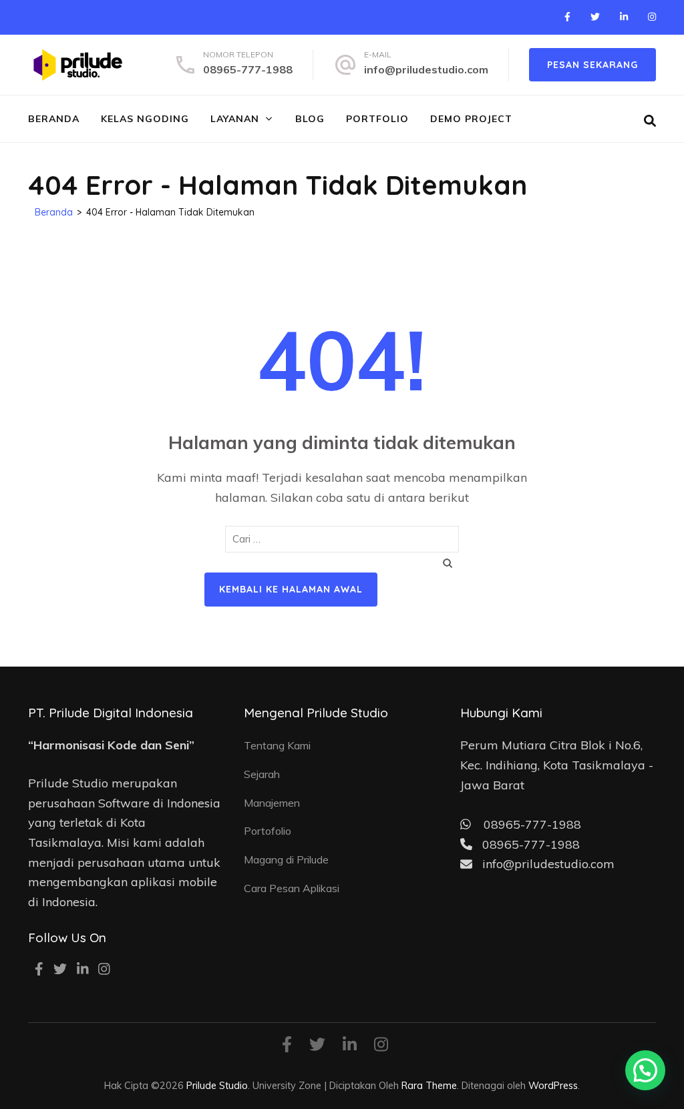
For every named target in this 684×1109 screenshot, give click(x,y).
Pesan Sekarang (592, 65)
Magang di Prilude (286, 859)
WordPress (553, 1085)
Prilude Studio (217, 1085)
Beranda (53, 119)
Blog (310, 119)
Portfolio (377, 119)
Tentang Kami (277, 745)
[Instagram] (652, 17)
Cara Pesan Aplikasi (291, 888)
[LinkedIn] (624, 17)
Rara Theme (429, 1085)
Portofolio (267, 830)
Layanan (234, 119)
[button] (645, 1070)
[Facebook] (567, 17)
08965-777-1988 (248, 69)
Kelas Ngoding (145, 119)
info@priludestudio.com (426, 69)
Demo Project (471, 119)
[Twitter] (595, 17)
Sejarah (262, 774)
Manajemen (272, 802)
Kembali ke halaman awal (291, 589)
